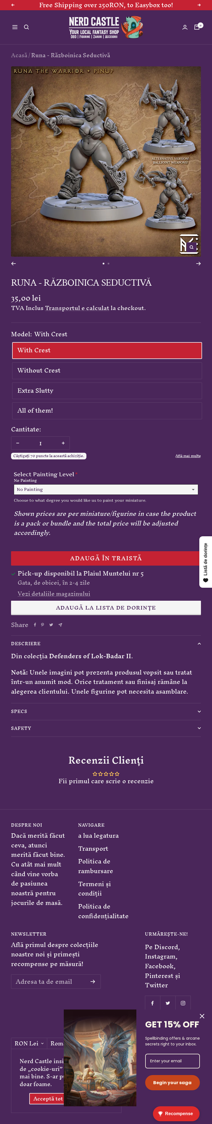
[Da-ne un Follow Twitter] (167, 1003)
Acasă (19, 55)
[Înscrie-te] (93, 982)
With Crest (34, 350)
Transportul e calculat (77, 308)
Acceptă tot (48, 1098)
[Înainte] (198, 264)
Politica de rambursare (95, 866)
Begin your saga (172, 1082)
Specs (19, 711)
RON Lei (26, 1043)
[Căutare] (26, 27)
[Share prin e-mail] (60, 625)
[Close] (202, 1016)
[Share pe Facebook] (35, 625)
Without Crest (38, 370)
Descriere (26, 644)
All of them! (35, 410)
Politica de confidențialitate (103, 911)
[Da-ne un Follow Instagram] (182, 1003)
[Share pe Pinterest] (42, 625)
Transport (93, 849)
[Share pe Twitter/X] (51, 625)
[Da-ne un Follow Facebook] (152, 1003)
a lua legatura (98, 836)
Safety (21, 728)
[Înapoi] (13, 264)
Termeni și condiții (94, 888)
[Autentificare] (184, 27)
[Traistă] (197, 27)
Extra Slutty (35, 390)
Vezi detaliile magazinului (54, 594)
